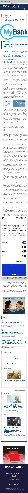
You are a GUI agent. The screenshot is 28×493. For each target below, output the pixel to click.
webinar (13, 88)
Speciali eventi (7, 352)
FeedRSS (19, 472)
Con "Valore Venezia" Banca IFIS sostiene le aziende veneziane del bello (14, 20)
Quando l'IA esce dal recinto (11, 322)
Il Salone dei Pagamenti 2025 (14, 380)
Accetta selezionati (14, 270)
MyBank (19, 91)
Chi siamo (8, 472)
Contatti (15, 473)
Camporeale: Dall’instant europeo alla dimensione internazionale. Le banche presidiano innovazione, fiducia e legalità (13, 407)
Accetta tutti (14, 265)
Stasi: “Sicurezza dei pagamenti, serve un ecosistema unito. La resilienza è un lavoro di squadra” (12, 430)
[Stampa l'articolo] (18, 62)
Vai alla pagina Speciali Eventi (20, 390)
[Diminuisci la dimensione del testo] (24, 62)
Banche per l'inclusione (12, 364)
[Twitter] (24, 9)
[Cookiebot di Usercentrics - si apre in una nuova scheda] (17, 218)
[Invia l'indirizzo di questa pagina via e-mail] (15, 62)
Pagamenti (7, 41)
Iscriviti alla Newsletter (5, 1)
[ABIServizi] (14, 485)
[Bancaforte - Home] (11, 6)
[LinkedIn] (26, 9)
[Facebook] (23, 9)
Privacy (11, 473)
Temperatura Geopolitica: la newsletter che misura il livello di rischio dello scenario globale (13, 342)
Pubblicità (7, 473)
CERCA (23, 1)
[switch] (24, 247)
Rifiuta (14, 274)
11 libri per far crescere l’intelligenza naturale (10, 331)
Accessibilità (20, 473)
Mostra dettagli (19, 261)
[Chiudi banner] (25, 217)
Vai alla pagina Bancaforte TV (20, 443)
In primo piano (7, 15)
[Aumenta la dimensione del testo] (21, 62)
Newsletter (13, 472)
